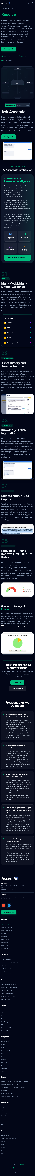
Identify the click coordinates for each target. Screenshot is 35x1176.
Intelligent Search (6, 971)
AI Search (3, 1044)
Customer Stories (5, 1122)
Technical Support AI (6, 990)
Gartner (3, 1141)
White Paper (4, 1113)
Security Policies (5, 1030)
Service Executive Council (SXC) (9, 1138)
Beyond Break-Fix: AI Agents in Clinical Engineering (14, 1081)
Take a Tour (17, 682)
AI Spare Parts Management (8, 968)
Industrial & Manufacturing (8, 996)
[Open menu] (33, 3)
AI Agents (3, 1047)
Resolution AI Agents (6, 930)
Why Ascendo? (5, 1135)
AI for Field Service (6, 959)
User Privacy (4, 1022)
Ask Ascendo (11, 105)
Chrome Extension (6, 1050)
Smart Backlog (5, 939)
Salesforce (4, 1062)
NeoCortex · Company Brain (9, 924)
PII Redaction (4, 942)
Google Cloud (4, 1071)
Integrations (5, 1037)
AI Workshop (4, 1090)
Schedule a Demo (17, 688)
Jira (2, 1065)
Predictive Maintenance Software (10, 962)
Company (4, 1131)
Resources (5, 1102)
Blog (2, 1107)
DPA (2, 1024)
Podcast (3, 1110)
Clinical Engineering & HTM (8, 984)
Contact (3, 1147)
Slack (27, 105)
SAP (2, 1056)
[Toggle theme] (29, 3)
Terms (3, 1019)
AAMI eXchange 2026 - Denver (9, 1084)
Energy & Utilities (5, 999)
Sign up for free (9, 912)
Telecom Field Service (7, 993)
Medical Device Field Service (9, 987)
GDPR (2, 1013)
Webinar (3, 1119)
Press (2, 1144)
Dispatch (3, 933)
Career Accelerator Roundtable (9, 1096)
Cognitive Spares (5, 948)
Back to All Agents (8, 8)
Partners (3, 1153)
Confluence (4, 1068)
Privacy (3, 1016)
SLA (2, 1010)
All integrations (5, 1041)
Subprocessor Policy (6, 1027)
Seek (20, 105)
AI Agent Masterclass (7, 1093)
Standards (4, 1005)
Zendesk (3, 1059)
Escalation (4, 936)
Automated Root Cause (7, 974)
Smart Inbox (4, 945)
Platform (4, 919)
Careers (3, 1150)
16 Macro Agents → (6, 927)
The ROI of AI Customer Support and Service (13, 1087)
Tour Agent (7, 49)
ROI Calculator (5, 1125)
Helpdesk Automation (7, 965)
